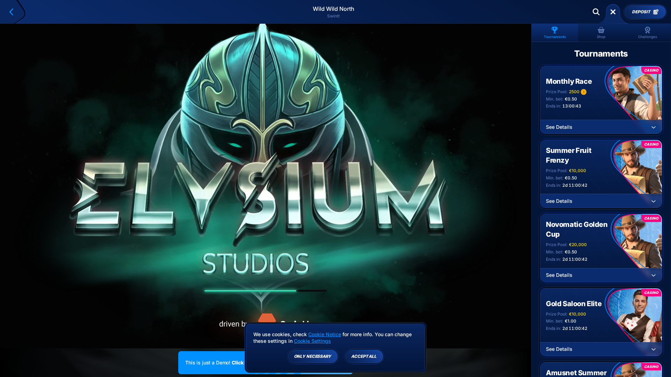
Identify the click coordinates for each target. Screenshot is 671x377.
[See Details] (653, 127)
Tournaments (555, 37)
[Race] (613, 12)
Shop (601, 37)
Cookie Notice (324, 334)
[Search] (596, 12)
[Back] (14, 12)
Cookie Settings (312, 341)
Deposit (641, 11)
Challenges (647, 37)
